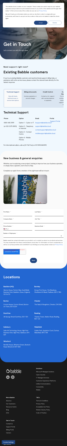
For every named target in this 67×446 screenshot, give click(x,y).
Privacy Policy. (59, 244)
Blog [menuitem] (7, 410)
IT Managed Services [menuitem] (42, 378)
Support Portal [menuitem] (10, 427)
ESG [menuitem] (7, 413)
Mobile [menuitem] (38, 390)
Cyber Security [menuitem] (40, 375)
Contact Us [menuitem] (9, 424)
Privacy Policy (43, 11)
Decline (55, 23)
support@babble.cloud (43, 126)
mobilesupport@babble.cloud (45, 133)
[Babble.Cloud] (13, 371)
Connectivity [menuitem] (40, 387)
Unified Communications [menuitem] (43, 384)
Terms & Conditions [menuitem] (42, 401)
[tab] (13, 98)
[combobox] (33, 236)
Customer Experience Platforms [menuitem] (46, 381)
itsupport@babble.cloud (43, 123)
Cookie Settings (8, 442)
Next (33, 260)
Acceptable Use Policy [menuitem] (43, 407)
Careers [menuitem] (8, 433)
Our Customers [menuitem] (10, 404)
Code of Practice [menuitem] (41, 413)
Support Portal (55, 121)
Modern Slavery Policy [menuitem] (43, 410)
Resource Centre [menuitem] (11, 407)
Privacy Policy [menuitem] (40, 404)
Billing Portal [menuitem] (10, 430)
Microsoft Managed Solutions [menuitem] (45, 372)
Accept (41, 23)
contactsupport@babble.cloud (45, 130)
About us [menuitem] (8, 401)
